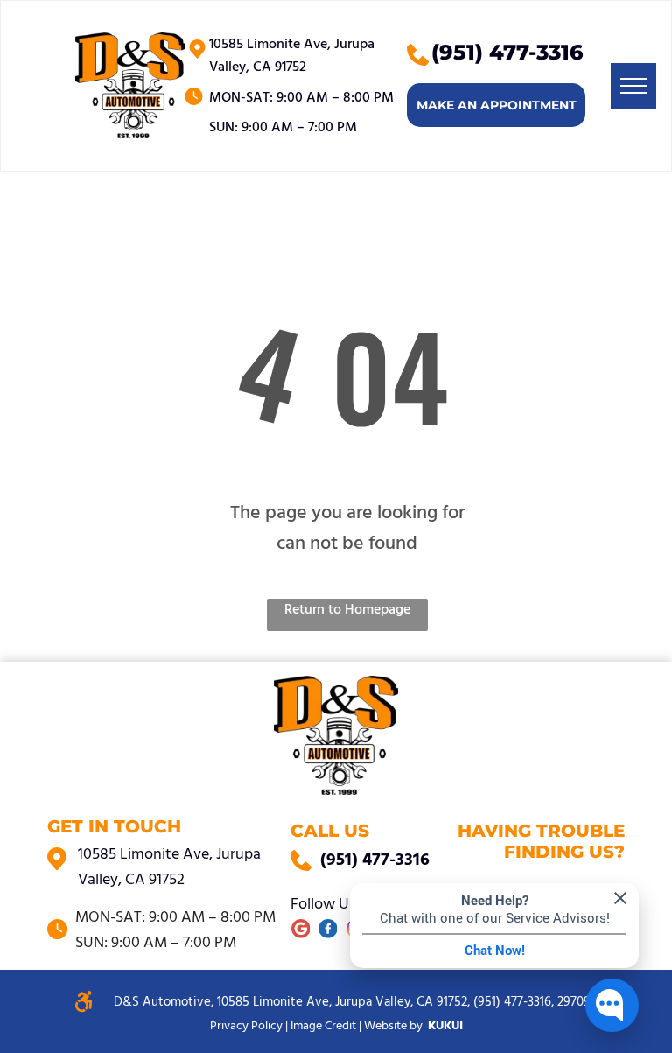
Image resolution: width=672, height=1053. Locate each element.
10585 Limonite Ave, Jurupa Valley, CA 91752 (291, 56)
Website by (393, 1026)
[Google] (300, 931)
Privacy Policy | (249, 1026)
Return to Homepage (347, 610)
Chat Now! (495, 950)
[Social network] (328, 931)
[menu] (633, 86)
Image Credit (323, 1026)
